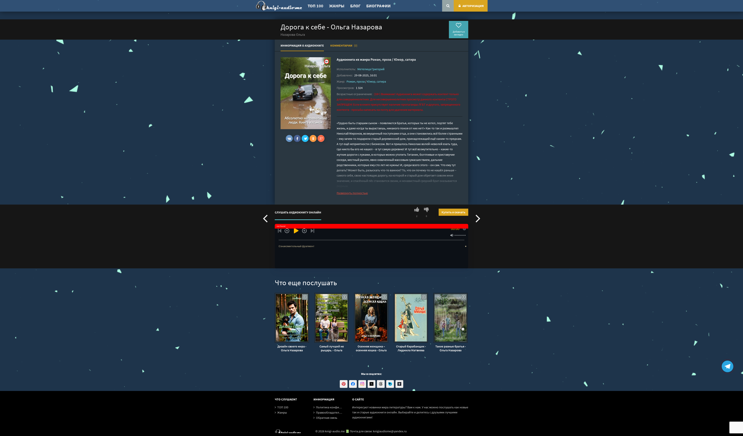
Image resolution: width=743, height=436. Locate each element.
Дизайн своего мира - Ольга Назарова (291, 348)
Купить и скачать (453, 212)
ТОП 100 (315, 6)
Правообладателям (329, 412)
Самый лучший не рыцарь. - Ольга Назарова (331, 348)
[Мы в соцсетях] (344, 384)
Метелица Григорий (370, 69)
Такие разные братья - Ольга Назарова (450, 348)
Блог (355, 6)
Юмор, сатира (405, 59)
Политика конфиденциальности (338, 407)
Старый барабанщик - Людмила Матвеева (411, 348)
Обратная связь (326, 418)
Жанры (336, 6)
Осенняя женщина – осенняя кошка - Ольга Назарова (371, 348)
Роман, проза (381, 59)
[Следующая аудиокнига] (478, 218)
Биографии (378, 6)
